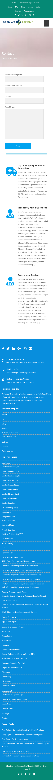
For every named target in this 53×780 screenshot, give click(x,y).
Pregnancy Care (8, 516)
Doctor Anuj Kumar (9, 498)
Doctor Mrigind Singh (10, 494)
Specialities (6, 512)
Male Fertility (7, 543)
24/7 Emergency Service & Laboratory (31, 167)
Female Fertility (8, 530)
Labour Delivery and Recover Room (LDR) (18, 654)
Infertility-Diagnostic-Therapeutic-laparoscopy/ (21, 574)
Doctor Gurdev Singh (10, 485)
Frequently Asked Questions (32, 207)
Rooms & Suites (8, 685)
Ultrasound (6, 681)
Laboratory (6, 676)
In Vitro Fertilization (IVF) (12, 534)
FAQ (16, 7)
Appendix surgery (9, 621)
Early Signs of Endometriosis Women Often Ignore (22, 734)
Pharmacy (6, 672)
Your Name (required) (13, 74)
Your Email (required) (13, 85)
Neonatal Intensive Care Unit (13, 663)
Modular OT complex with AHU (14, 658)
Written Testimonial (10, 432)
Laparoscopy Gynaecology (13, 557)
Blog (23, 7)
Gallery (39, 7)
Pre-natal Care (8, 525)
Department (7, 691)
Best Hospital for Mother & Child (15, 751)
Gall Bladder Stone (9, 600)
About (10, 7)
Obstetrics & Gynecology (12, 694)
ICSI (3, 547)
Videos (30, 7)
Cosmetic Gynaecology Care (13, 627)
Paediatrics (6, 640)
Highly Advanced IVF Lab (12, 667)
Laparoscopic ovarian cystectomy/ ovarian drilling (22, 570)
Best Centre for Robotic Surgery (15, 739)
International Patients (11, 649)
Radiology (6, 631)
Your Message (10, 107)
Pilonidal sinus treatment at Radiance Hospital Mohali (24, 596)
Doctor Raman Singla (10, 466)
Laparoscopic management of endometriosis (20, 565)
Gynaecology (7, 552)
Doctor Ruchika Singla (11, 476)
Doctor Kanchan (8, 503)
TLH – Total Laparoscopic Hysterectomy (18, 561)
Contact (5, 718)
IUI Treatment (8, 538)
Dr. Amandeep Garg (10, 507)
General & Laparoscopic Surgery (15, 592)
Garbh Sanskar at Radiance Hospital (28, 3)
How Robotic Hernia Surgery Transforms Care (20, 756)
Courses (18, 11)
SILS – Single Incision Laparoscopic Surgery (19, 612)
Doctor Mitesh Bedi (10, 489)
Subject (8, 96)
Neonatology (7, 636)
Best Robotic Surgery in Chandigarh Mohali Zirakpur (23, 730)
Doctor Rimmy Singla (10, 471)
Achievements (29, 11)
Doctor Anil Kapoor (10, 480)
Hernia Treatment (9, 617)
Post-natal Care (8, 520)
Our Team (6, 463)
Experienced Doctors (28, 275)
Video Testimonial (9, 436)
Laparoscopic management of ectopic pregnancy (21, 579)
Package (5, 713)
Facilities (5, 645)
